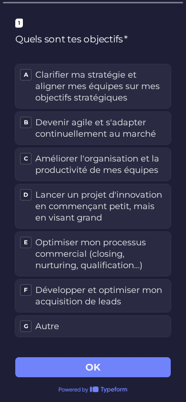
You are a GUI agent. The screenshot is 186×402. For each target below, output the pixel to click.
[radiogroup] (93, 200)
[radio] (93, 86)
